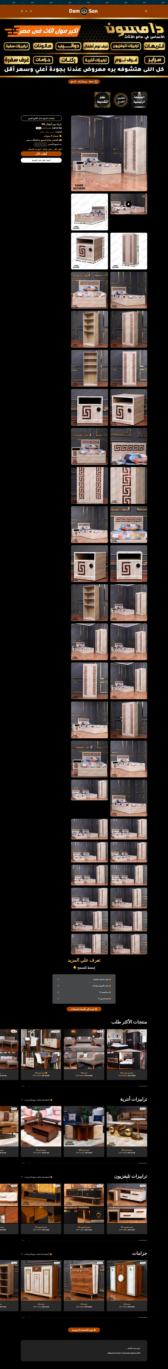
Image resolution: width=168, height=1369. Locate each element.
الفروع (166, 2)
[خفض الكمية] (44, 144)
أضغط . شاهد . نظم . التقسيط (41, 160)
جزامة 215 (41, 1304)
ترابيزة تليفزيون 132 (127, 1227)
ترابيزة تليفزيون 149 (84, 1227)
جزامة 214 (84, 1304)
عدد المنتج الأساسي (55, 144)
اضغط (147, 2)
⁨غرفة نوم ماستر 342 (126, 1073)
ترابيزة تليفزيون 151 (41, 1227)
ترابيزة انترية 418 (41, 1150)
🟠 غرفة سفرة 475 (41, 1073)
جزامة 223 (126, 1304)
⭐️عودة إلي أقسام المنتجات (84, 1009)
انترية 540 (84, 1073)
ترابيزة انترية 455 (126, 1150)
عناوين (128, 2)
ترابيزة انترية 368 (84, 1150)
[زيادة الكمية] (36, 144)
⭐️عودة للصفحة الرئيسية (84, 1329)
